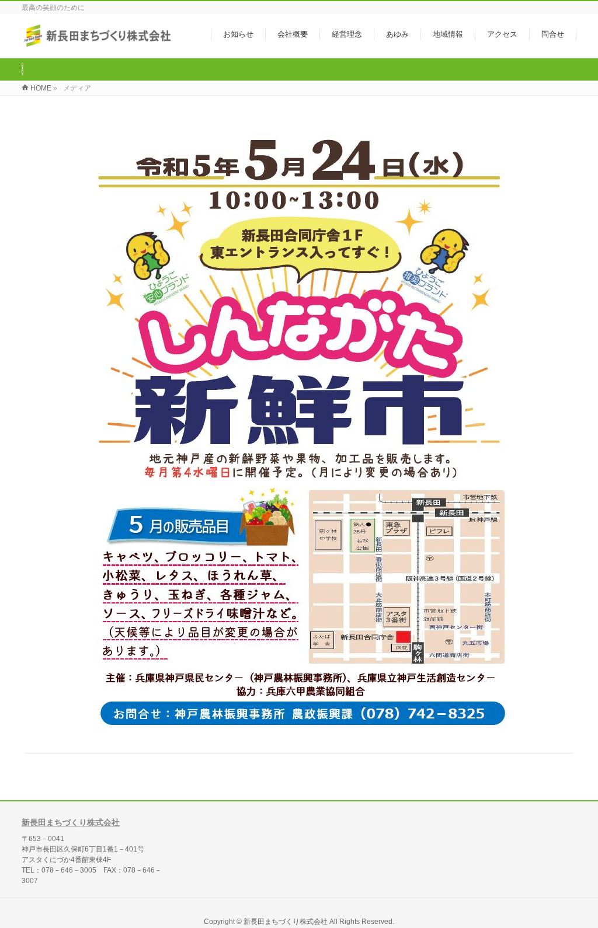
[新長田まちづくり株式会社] (99, 43)
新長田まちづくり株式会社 (71, 822)
